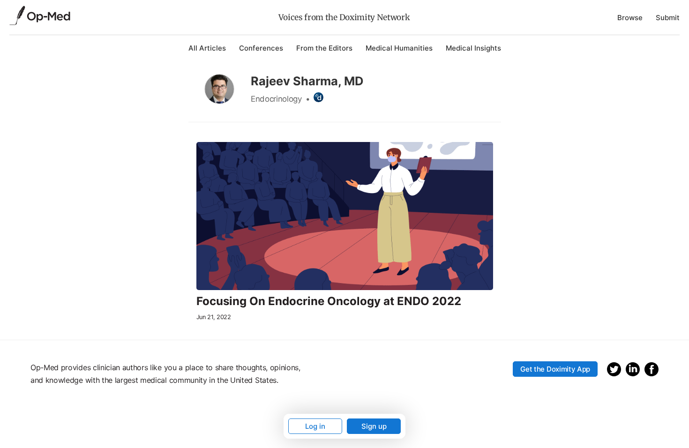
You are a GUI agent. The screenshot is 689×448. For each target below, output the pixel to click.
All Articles (207, 48)
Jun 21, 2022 (213, 317)
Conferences (261, 48)
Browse (630, 17)
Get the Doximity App (555, 369)
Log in (315, 426)
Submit (668, 17)
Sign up (374, 426)
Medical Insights (473, 48)
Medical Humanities (399, 48)
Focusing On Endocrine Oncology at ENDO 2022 (328, 301)
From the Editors (324, 48)
